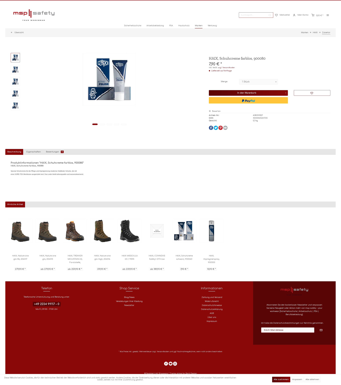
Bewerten (216, 111)
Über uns (211, 317)
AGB (212, 313)
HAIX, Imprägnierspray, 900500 (211, 259)
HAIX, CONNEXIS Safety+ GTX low (157, 257)
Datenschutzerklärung (212, 309)
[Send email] (225, 129)
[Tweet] (216, 129)
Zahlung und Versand (212, 297)
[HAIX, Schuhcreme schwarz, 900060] (184, 230)
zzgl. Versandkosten (226, 68)
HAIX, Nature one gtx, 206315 (47, 257)
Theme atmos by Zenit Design (183, 373)
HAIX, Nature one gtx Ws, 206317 (20, 257)
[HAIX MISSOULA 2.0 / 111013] (129, 230)
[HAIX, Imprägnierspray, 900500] (211, 230)
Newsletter (129, 305)
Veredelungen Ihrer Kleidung (129, 301)
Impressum (212, 321)
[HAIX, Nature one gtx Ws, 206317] (20, 230)
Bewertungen (54, 152)
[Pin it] (220, 129)
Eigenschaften (33, 152)
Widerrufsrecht (212, 301)
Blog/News (129, 297)
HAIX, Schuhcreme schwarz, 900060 (184, 257)
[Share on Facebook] (211, 129)
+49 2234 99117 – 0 (46, 304)
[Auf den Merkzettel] (312, 93)
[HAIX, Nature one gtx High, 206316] (102, 230)
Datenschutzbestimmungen (286, 323)
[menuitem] (256, 15)
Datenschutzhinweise (212, 305)
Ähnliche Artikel (15, 204)
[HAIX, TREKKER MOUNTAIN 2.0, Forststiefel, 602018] (75, 230)
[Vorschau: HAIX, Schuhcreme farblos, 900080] (15, 57)
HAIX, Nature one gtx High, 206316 (102, 257)
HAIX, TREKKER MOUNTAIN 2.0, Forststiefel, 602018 (75, 259)
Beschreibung (14, 152)
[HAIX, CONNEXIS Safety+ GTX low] (157, 230)
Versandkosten (163, 352)
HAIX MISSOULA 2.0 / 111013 (130, 257)
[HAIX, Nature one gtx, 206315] (47, 230)
